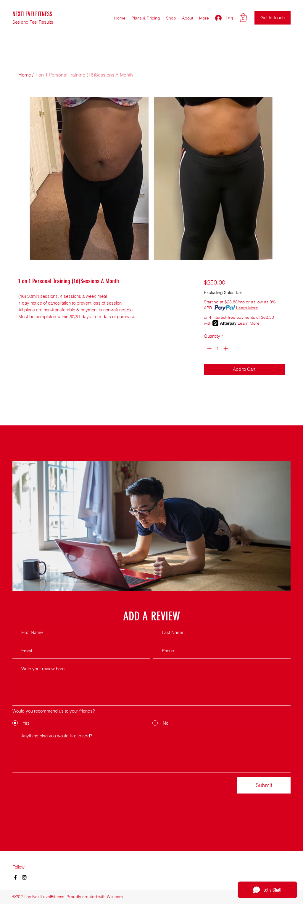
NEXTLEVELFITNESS (32, 14)
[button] (243, 17)
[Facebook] (15, 877)
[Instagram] (24, 877)
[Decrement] (209, 348)
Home (24, 75)
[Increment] (226, 348)
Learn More (247, 307)
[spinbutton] (217, 348)
